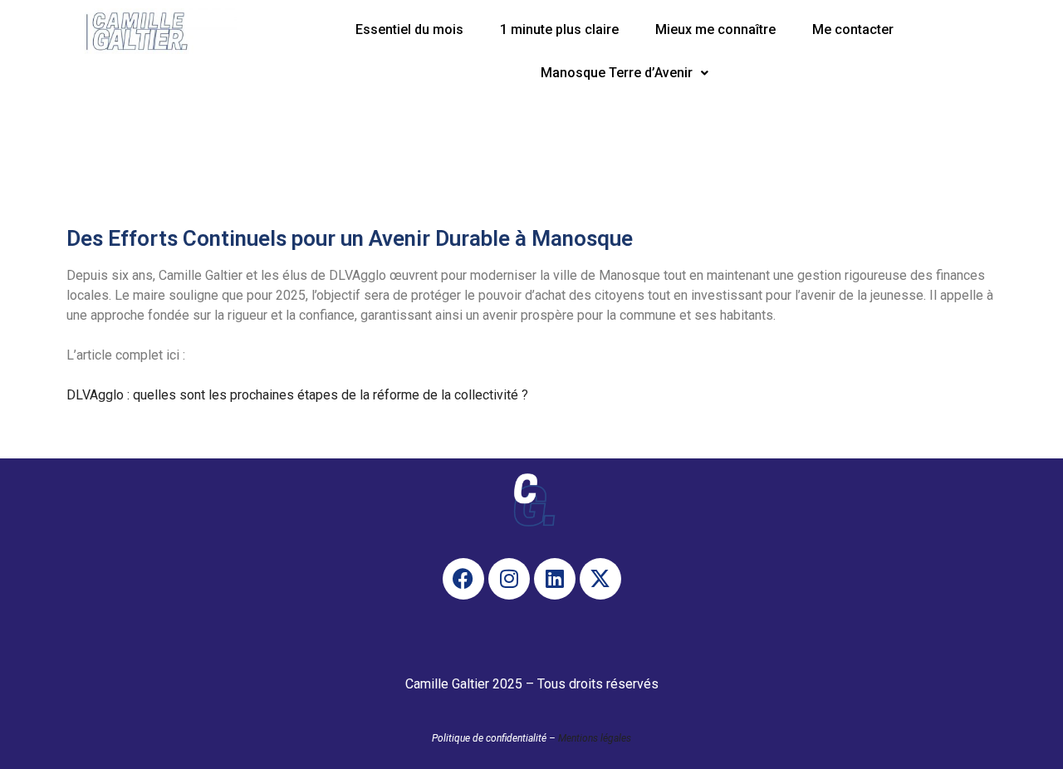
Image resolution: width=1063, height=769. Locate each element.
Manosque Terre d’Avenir (617, 73)
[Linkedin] (555, 579)
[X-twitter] (600, 579)
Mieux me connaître (715, 29)
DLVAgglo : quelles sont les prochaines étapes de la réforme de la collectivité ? (297, 395)
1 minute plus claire (559, 29)
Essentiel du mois (409, 29)
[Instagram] (509, 579)
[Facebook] (463, 579)
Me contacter (853, 29)
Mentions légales (594, 738)
